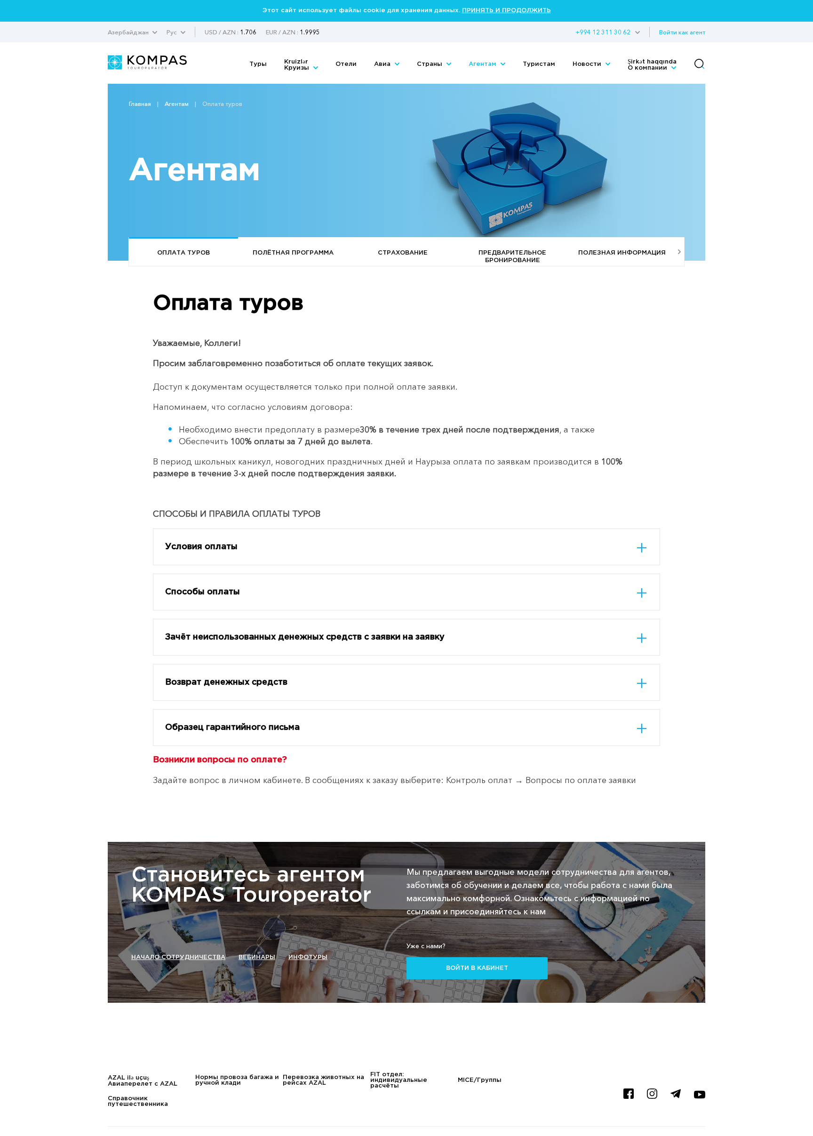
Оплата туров (183, 253)
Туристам (539, 64)
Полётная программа (293, 253)
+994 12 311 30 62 (602, 32)
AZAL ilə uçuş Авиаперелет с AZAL (142, 1081)
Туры (258, 64)
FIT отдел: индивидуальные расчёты (398, 1080)
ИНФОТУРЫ (307, 957)
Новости (588, 64)
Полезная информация (622, 253)
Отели (346, 64)
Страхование (403, 253)
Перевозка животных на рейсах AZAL (323, 1080)
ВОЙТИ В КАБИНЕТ (477, 968)
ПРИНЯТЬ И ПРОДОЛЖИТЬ (506, 10)
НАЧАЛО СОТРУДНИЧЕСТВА (178, 957)
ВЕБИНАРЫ (257, 957)
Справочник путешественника (138, 1101)
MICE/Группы (480, 1080)
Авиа (383, 64)
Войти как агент (682, 32)
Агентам (483, 64)
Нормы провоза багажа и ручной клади (237, 1080)
